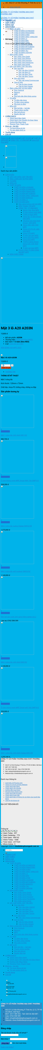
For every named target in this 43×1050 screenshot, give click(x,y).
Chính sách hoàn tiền (12, 795)
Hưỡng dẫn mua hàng (12, 790)
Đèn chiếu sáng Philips (22, 59)
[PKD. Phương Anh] (6, 992)
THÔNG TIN (10, 372)
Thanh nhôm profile (21, 110)
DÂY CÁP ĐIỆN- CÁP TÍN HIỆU (21, 67)
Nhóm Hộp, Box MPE (31, 210)
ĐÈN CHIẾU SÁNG (16, 55)
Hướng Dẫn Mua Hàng (18, 122)
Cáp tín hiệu (18, 82)
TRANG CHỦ (10, 20)
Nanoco (17, 92)
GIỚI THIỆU (10, 22)
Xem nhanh (5, 431)
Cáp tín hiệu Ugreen (26, 86)
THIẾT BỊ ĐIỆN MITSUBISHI (24, 47)
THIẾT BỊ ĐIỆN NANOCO (23, 49)
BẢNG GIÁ (9, 25)
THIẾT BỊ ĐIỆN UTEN (22, 43)
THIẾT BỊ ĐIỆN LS (20, 39)
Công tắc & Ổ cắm (16, 344)
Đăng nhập (5, 1043)
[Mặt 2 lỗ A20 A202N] (10, 156)
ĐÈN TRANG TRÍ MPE (27, 206)
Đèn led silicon (19, 112)
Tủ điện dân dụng (20, 100)
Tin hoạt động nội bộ (17, 128)
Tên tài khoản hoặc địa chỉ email (14, 1033)
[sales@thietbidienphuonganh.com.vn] (6, 995)
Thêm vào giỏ (6, 368)
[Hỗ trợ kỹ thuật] (6, 989)
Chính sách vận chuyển (13, 788)
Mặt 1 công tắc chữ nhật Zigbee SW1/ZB (17, 753)
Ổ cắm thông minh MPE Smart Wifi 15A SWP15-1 (20, 481)
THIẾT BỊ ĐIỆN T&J (21, 51)
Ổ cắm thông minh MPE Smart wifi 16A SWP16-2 (20, 708)
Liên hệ (8, 134)
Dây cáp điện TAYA (25, 74)
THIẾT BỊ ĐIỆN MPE (21, 41)
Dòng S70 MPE (29, 233)
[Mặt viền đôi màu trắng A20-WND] (10, 167)
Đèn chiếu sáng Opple (22, 57)
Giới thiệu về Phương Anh (13, 783)
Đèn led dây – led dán (22, 108)
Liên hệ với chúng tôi (12, 800)
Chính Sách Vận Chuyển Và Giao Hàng (24, 120)
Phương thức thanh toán (13, 792)
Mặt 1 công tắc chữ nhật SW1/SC (14, 435)
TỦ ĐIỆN (13, 98)
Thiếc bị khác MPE (30, 215)
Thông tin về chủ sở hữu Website (16, 785)
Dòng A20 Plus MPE (31, 238)
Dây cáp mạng (19, 78)
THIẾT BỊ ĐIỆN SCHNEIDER (24, 31)
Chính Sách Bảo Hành (18, 118)
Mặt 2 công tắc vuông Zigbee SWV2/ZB (16, 526)
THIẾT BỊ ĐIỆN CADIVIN (23, 53)
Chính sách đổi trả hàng (13, 793)
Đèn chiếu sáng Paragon (23, 61)
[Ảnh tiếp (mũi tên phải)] (39, 525)
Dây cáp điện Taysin (26, 76)
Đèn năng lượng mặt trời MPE (30, 204)
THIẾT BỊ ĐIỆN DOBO (22, 35)
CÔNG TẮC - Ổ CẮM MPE (20, 140)
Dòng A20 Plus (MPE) (24, 340)
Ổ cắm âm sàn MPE (30, 235)
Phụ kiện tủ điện (20, 104)
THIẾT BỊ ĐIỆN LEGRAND (23, 45)
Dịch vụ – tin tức (12, 126)
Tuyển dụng (10, 132)
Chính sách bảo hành (12, 786)
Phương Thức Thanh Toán (19, 124)
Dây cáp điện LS (24, 72)
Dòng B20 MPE (29, 240)
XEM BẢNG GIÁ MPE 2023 (11, 348)
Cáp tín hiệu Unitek (25, 84)
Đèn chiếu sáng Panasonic (24, 63)
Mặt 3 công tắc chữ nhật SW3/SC (14, 662)
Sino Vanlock (19, 90)
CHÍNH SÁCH (10, 116)
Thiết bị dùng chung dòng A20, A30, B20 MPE (30, 244)
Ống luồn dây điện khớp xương (25, 96)
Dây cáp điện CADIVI (26, 71)
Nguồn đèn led (19, 114)
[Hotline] (6, 980)
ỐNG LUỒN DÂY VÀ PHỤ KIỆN (21, 88)
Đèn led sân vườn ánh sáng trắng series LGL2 (18, 617)
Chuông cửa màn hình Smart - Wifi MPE (31, 222)
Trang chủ (5, 138)
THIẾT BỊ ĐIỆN (15, 29)
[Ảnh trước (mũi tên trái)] (4, 525)
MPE (16, 94)
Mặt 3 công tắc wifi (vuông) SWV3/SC (15, 571)
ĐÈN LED (13, 106)
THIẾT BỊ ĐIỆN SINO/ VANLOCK (25, 37)
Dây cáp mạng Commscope (29, 80)
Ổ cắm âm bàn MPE (30, 248)
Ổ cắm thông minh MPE (32, 212)
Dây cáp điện (19, 69)
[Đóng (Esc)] (40, 2)
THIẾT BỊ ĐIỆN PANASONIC (24, 33)
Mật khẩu (5, 1039)
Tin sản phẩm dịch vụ (17, 130)
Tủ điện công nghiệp (21, 102)
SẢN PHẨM (10, 27)
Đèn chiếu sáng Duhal (22, 65)
